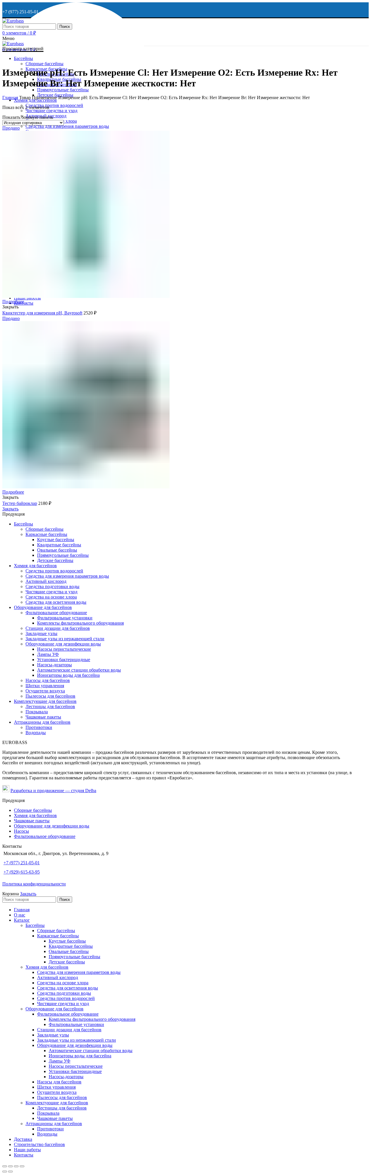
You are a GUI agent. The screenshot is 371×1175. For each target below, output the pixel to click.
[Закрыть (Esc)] (4, 1166)
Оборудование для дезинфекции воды (63, 643)
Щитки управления (45, 685)
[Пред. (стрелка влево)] (4, 1171)
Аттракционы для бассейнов (42, 722)
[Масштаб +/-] (22, 1166)
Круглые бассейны (55, 539)
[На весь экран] (16, 1166)
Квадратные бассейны (59, 544)
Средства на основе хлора (51, 596)
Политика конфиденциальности (34, 883)
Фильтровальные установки (64, 617)
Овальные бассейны (57, 550)
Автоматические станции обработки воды (79, 669)
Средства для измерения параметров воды (67, 576)
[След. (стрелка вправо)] (10, 1171)
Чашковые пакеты (43, 716)
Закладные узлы (41, 633)
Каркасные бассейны (46, 534)
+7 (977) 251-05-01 (21, 862)
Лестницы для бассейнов (50, 706)
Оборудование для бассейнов (43, 607)
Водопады (36, 732)
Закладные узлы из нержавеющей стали (65, 638)
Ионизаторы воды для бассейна (68, 675)
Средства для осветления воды (56, 602)
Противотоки (39, 727)
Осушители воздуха (45, 690)
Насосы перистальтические (64, 649)
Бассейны (23, 523)
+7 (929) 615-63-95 (21, 872)
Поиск (64, 26)
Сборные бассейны (44, 529)
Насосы (21, 831)
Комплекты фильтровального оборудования (80, 623)
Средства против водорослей (54, 570)
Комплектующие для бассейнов (45, 701)
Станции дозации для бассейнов (58, 628)
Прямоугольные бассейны (63, 555)
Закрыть (10, 508)
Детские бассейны (55, 560)
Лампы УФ (48, 654)
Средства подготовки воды (52, 586)
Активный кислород (46, 581)
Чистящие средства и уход (51, 591)
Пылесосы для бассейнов (50, 696)
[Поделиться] (10, 1166)
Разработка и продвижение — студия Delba (53, 790)
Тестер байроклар (19, 503)
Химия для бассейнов (35, 565)
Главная (10, 97)
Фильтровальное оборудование (56, 612)
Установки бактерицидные (63, 659)
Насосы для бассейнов (48, 680)
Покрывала (37, 711)
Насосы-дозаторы (54, 664)
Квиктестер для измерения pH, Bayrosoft (42, 312)
